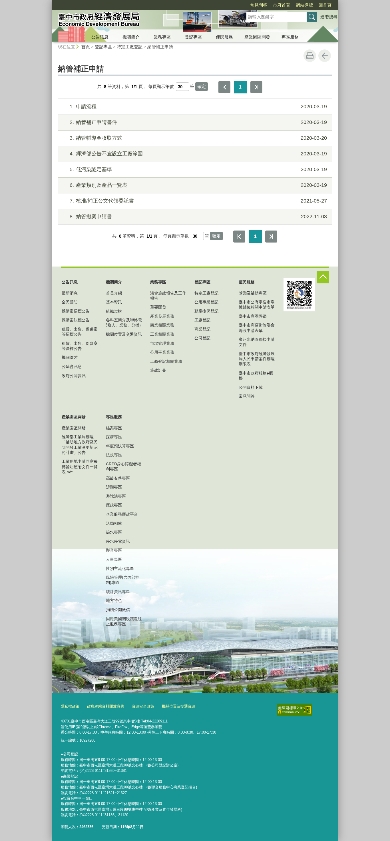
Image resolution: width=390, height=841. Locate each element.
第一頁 (224, 87)
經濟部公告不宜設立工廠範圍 (198, 154)
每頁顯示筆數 (161, 86)
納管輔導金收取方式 (198, 138)
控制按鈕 (323, 277)
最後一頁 (256, 87)
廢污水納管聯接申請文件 (257, 342)
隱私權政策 (70, 706)
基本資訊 (114, 302)
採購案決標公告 (76, 320)
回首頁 (325, 5)
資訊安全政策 (143, 706)
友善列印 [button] (309, 55)
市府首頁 (281, 5)
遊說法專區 (116, 496)
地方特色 (114, 600)
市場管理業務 (162, 343)
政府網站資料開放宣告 (105, 706)
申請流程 (198, 106)
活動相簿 (114, 523)
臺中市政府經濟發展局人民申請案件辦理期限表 (257, 358)
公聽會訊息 (72, 366)
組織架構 (114, 311)
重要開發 (158, 307)
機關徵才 (70, 357)
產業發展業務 (162, 316)
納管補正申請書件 (198, 122)
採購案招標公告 (76, 311)
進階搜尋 (328, 16)
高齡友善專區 (118, 478)
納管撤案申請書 (198, 216)
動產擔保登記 (206, 311)
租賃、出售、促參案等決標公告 (80, 346)
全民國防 (70, 302)
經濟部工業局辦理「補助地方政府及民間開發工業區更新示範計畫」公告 (80, 444)
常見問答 (258, 5)
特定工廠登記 (129, 46)
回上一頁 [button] (324, 55)
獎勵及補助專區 (253, 293)
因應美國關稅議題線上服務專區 (124, 621)
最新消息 (70, 293)
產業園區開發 (257, 37)
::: (49, 2)
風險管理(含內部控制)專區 (122, 580)
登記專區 (193, 37)
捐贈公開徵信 (118, 609)
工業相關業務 (162, 334)
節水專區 (114, 532)
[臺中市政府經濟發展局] (142, 20)
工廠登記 (202, 320)
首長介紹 (114, 293)
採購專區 (114, 436)
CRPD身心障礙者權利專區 (123, 466)
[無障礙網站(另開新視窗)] (294, 710)
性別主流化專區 (120, 568)
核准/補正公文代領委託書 (198, 201)
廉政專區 (114, 505)
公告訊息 (99, 37)
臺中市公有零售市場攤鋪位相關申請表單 (257, 304)
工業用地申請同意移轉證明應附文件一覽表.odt (80, 466)
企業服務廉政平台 (122, 514)
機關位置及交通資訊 (124, 334)
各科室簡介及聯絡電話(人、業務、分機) (124, 322)
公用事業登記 (206, 302)
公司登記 (202, 338)
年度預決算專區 (120, 446)
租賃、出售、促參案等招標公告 (80, 332)
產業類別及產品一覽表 (198, 185)
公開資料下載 (251, 387)
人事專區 (114, 559)
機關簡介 (131, 37)
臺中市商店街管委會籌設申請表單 (257, 328)
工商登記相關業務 (166, 361)
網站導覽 (304, 5)
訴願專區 (114, 487)
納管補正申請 (160, 46)
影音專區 (114, 550)
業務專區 (162, 37)
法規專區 (114, 454)
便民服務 (224, 37)
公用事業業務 (162, 352)
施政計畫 (158, 370)
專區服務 (290, 37)
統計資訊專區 (118, 591)
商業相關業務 (162, 325)
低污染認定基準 (198, 169)
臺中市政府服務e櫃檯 (256, 376)
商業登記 (202, 329)
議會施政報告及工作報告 (168, 296)
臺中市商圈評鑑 (253, 316)
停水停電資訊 (118, 541)
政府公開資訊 (74, 375)
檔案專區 (114, 428)
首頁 (85, 46)
